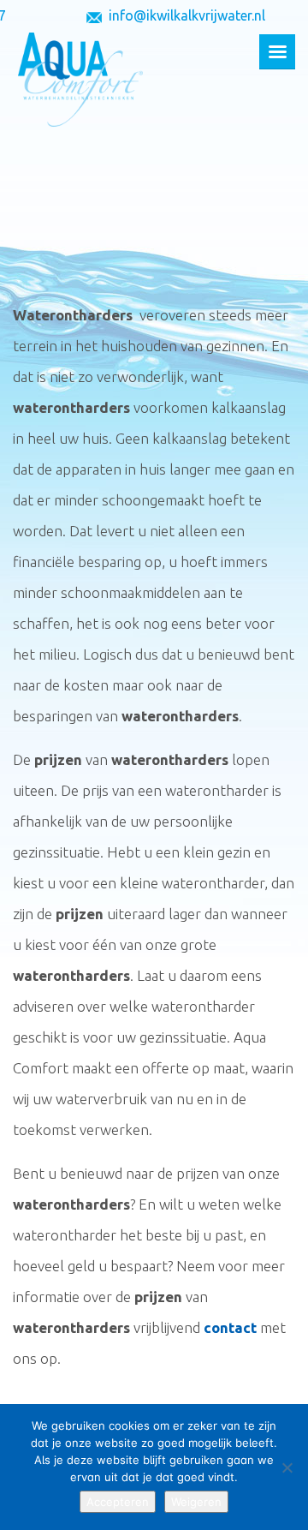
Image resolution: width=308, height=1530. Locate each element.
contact (230, 1327)
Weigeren (196, 1502)
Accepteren (117, 1502)
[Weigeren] (286, 1467)
